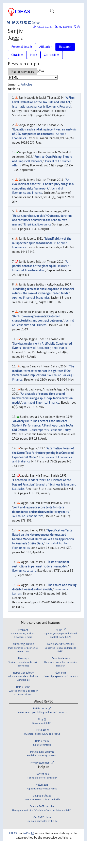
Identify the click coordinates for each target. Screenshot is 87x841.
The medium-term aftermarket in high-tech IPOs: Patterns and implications (43, 371)
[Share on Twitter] (17, 22)
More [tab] (33, 54)
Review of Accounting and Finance (45, 347)
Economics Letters (24, 570)
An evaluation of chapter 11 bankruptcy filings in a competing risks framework (43, 184)
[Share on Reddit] (25, 22)
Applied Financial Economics (30, 297)
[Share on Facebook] (21, 22)
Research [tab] (65, 46)
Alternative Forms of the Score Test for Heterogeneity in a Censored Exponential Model (43, 453)
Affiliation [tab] (45, 46)
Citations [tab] (17, 54)
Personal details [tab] (21, 46)
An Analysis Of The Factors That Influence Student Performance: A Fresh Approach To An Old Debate (42, 425)
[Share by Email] (33, 22)
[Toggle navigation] (52, 12)
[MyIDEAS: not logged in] (76, 27)
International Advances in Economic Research (41, 106)
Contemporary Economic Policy (50, 430)
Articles (26, 84)
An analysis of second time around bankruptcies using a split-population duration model (42, 398)
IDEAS (13, 833)
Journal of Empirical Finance (40, 402)
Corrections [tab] (51, 54)
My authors (65, 26)
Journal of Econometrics (27, 516)
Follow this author (45, 27)
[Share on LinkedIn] (29, 22)
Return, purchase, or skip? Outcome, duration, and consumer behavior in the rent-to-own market (42, 220)
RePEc (26, 833)
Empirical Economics (37, 224)
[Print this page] (37, 22)
